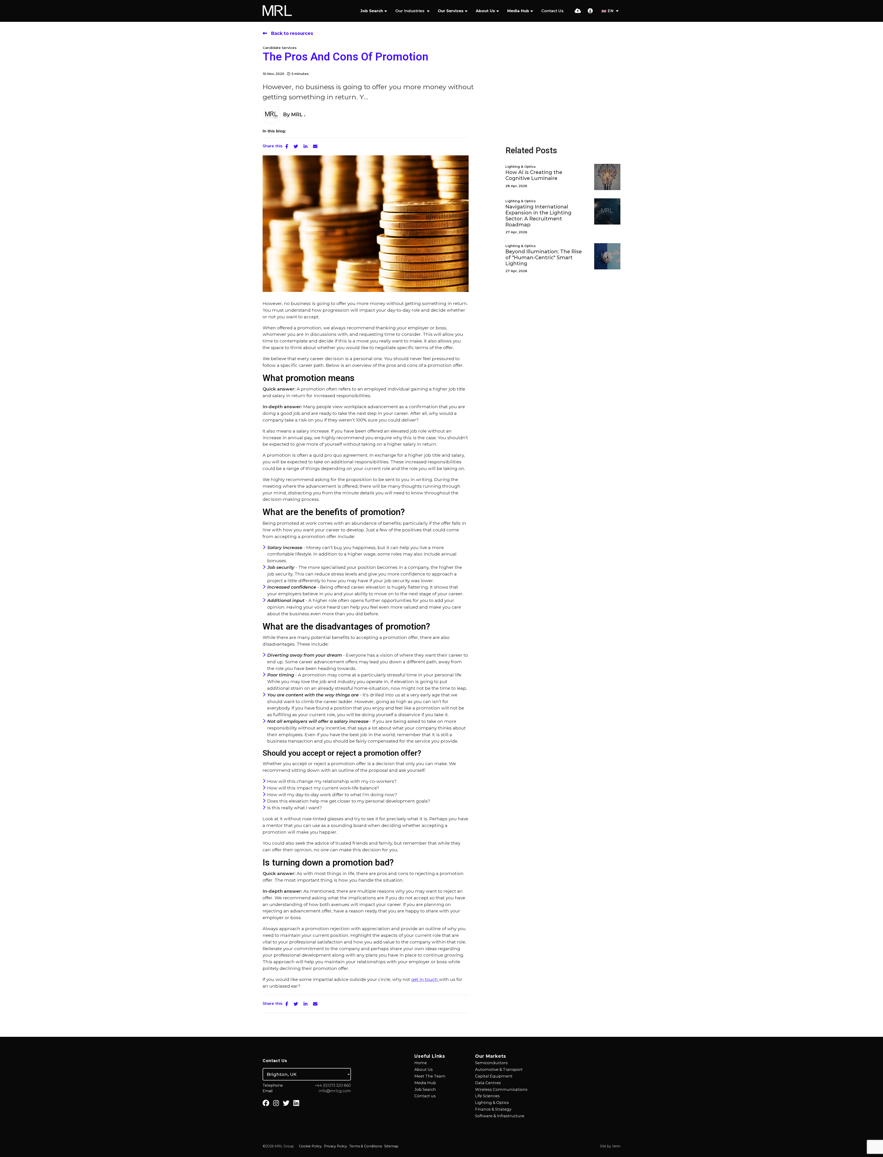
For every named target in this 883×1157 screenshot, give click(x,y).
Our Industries (410, 11)
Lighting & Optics (520, 167)
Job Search (371, 11)
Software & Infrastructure (499, 1116)
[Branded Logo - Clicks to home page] (277, 10)
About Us (485, 11)
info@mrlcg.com (334, 1091)
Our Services (451, 11)
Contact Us (552, 11)
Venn (616, 1146)
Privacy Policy (335, 1146)
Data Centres (488, 1082)
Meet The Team (429, 1076)
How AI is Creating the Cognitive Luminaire (533, 175)
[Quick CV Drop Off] (578, 11)
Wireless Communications (501, 1089)
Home (420, 1062)
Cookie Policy (310, 1146)
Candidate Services (279, 48)
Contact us (425, 1096)
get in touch (425, 979)
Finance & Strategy (493, 1109)
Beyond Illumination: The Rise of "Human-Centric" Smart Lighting (543, 257)
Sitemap (391, 1146)
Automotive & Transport (499, 1069)
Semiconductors (491, 1062)
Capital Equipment (494, 1076)
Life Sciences (487, 1096)
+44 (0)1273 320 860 (333, 1085)
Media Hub (518, 11)
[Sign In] (590, 11)
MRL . (298, 114)
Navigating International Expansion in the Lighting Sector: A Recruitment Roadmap (538, 216)
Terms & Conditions (365, 1146)
